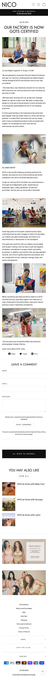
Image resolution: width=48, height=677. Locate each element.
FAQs (24, 612)
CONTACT (23, 656)
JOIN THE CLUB (23, 647)
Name (4, 370)
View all (24, 476)
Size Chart (24, 616)
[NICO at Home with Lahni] (8, 519)
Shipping (24, 620)
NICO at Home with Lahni (28, 515)
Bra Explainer (24, 604)
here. (23, 349)
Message (6, 396)
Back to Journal (25, 454)
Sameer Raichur (19, 344)
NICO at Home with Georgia (29, 499)
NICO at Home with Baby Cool (31, 484)
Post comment (24, 424)
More (23, 639)
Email (5, 383)
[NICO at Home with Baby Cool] (8, 488)
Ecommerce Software (20, 675)
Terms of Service (23, 434)
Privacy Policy (41, 432)
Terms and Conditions (24, 624)
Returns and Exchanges (24, 608)
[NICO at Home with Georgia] (8, 504)
